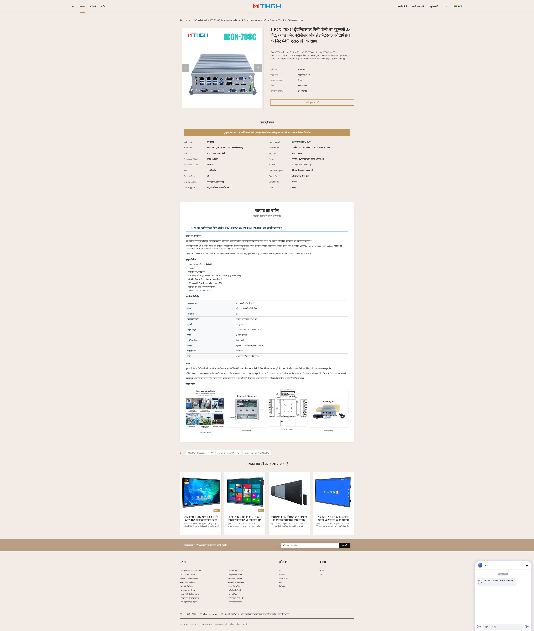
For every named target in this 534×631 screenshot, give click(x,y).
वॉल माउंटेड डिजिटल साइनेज (190, 598)
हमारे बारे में (402, 6)
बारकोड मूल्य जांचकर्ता (235, 602)
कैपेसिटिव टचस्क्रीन (235, 578)
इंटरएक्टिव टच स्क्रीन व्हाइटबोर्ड (191, 570)
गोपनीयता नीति (283, 586)
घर (73, 6)
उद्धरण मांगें (434, 6)
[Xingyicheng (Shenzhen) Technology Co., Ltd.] (267, 6)
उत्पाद (82, 6)
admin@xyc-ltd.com (210, 614)
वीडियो (93, 6)
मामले (320, 574)
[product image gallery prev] (185, 68)
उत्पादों (188, 20)
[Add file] (479, 626)
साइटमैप (245, 624)
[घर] (181, 20)
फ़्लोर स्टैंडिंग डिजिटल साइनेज (190, 594)
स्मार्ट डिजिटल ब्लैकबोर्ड (188, 582)
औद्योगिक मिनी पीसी (200, 20)
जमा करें (344, 545)
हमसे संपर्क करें (418, 6)
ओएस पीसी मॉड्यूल (187, 586)
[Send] (527, 626)
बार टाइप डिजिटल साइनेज (189, 602)
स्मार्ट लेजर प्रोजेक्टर (235, 586)
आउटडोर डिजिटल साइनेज (237, 570)
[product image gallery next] (258, 68)
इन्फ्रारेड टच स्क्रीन (235, 574)
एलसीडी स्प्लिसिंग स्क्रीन (236, 582)
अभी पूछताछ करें (312, 102)
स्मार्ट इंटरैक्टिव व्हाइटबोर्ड (188, 574)
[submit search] (446, 6)
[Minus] (527, 565)
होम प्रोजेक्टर (233, 594)
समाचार (321, 570)
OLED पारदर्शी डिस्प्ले (188, 590)
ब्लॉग (103, 6)
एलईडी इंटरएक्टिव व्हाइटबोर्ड (189, 578)
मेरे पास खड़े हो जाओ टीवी (236, 598)
